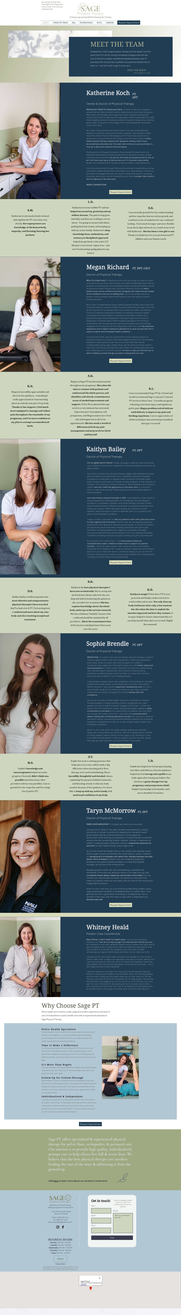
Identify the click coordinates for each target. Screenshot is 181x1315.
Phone (93, 1225)
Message (115, 1210)
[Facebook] (63, 1227)
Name (93, 1206)
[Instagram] (58, 1227)
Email (93, 1215)
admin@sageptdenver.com (62, 1222)
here (56, 1180)
